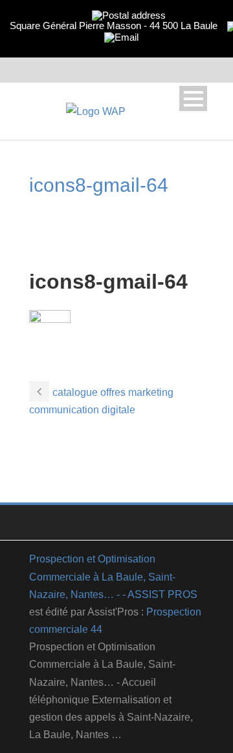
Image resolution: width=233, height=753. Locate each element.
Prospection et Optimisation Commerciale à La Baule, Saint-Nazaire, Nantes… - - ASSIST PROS (113, 576)
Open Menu (193, 98)
